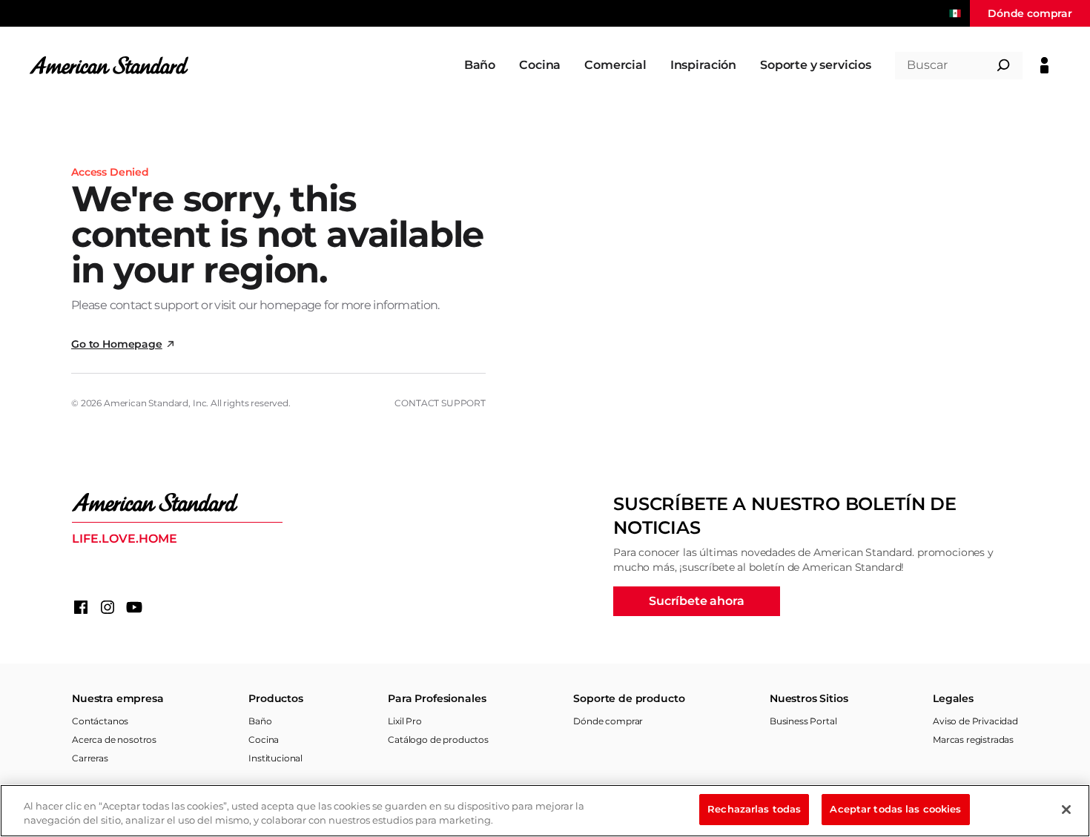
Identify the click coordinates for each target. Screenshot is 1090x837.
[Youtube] (134, 607)
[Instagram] (107, 607)
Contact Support (440, 402)
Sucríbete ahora (696, 601)
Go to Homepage (116, 344)
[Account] (1044, 65)
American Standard (146, 402)
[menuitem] (479, 65)
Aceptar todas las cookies (895, 809)
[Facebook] (81, 607)
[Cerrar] (1066, 809)
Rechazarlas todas (754, 809)
